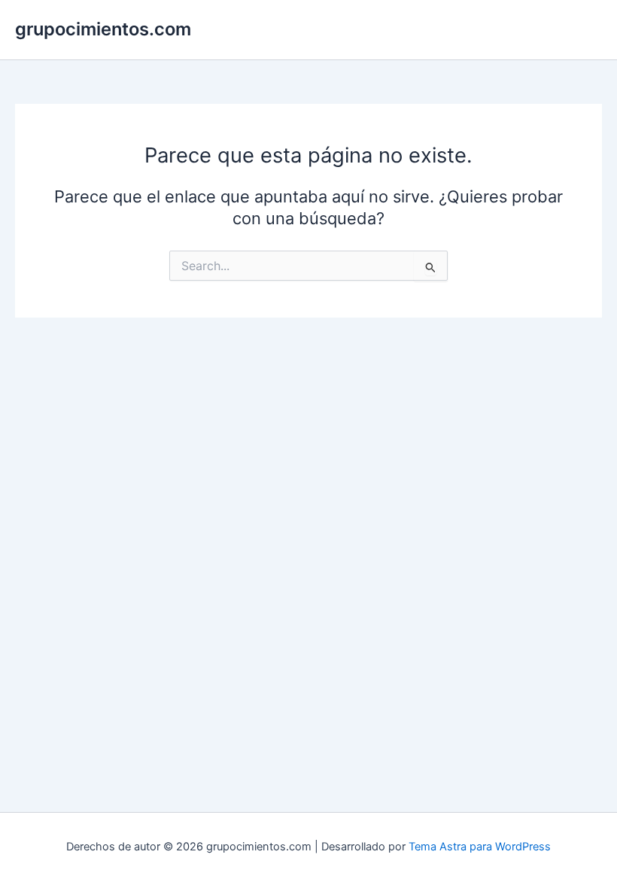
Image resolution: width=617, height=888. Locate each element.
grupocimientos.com (103, 29)
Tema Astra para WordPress (480, 846)
